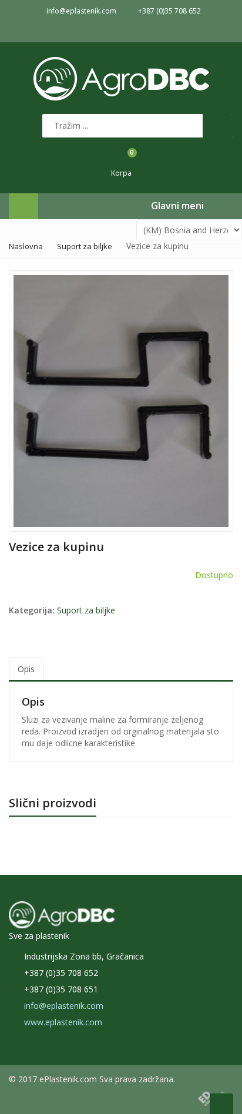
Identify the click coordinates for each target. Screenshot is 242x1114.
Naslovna (26, 246)
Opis (26, 669)
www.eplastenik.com (63, 1022)
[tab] (26, 669)
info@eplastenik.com (63, 1005)
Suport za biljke (84, 246)
